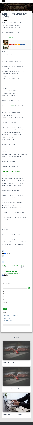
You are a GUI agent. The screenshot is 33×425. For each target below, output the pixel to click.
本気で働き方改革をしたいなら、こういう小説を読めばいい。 (13, 414)
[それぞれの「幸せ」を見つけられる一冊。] (16, 350)
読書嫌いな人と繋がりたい (19, 273)
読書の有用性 (9, 273)
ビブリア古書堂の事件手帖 (8, 37)
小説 (4, 273)
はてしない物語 (12, 68)
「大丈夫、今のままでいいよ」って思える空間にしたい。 (11, 315)
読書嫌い (15, 273)
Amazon (17, 44)
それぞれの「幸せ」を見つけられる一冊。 (10, 362)
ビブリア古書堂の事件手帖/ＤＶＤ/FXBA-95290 (17, 41)
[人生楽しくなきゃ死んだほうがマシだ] (3, 1)
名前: (4, 293)
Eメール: (4, 296)
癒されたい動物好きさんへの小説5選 (8, 320)
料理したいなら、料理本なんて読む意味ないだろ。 (10, 318)
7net (22, 44)
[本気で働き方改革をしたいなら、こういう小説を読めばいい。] (16, 402)
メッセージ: (5, 302)
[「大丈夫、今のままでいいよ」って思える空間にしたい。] (16, 376)
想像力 (6, 273)
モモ (5, 105)
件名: (4, 299)
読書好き (12, 273)
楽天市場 (12, 44)
